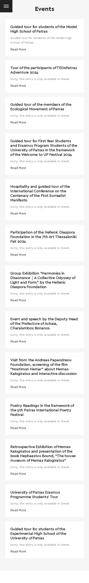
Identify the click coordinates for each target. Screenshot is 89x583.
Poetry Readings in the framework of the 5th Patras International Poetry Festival (42, 410)
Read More (18, 49)
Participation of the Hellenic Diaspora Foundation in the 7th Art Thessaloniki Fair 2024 (43, 237)
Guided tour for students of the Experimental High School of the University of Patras (38, 533)
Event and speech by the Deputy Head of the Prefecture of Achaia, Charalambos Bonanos (44, 323)
